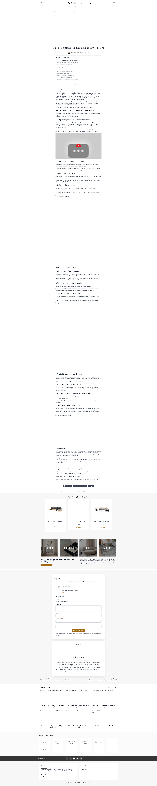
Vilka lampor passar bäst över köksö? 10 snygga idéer (78, 706)
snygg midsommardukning (77, 107)
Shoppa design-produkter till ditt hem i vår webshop (68, 84)
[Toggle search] (114, 2)
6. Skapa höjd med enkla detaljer (64, 73)
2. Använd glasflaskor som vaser (64, 66)
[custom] (77, 758)
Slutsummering (60, 82)
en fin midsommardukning (68, 101)
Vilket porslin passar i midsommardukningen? (67, 62)
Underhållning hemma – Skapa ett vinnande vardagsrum (104, 706)
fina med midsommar (62, 168)
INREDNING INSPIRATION (68, 491)
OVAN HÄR (76, 267)
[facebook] (67, 758)
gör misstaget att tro (96, 96)
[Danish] (112, 3)
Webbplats (58, 624)
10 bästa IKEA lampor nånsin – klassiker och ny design (104, 726)
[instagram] (70, 758)
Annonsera (97, 7)
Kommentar (59, 604)
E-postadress (59, 618)
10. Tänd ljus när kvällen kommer (64, 81)
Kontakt (105, 7)
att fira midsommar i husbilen (90, 461)
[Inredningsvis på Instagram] (43, 3)
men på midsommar (82, 129)
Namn (57, 613)
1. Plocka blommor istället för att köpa (65, 64)
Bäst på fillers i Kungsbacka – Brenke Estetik (78, 726)
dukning (77, 491)
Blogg (60, 491)
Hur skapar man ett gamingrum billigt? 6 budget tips (52, 726)
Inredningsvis (44, 768)
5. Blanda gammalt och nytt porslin (65, 71)
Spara (57, 12)
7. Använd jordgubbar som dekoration (65, 75)
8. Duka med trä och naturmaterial (64, 77)
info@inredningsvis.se (46, 776)
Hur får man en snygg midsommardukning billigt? (68, 60)
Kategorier (84, 7)
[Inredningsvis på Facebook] (41, 3)
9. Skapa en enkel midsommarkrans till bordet (67, 79)
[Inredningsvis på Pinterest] (46, 3)
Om (91, 7)
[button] (42, 515)
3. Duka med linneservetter (63, 67)
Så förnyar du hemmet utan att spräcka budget (53, 706)
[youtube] (74, 758)
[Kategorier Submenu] (88, 7)
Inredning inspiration (60, 7)
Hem (50, 7)
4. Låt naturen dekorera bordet (64, 69)
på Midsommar (74, 96)
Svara (59, 584)
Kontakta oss (84, 769)
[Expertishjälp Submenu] (78, 7)
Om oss (83, 770)
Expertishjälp (73, 7)
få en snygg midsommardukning (67, 92)
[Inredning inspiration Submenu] (67, 7)
